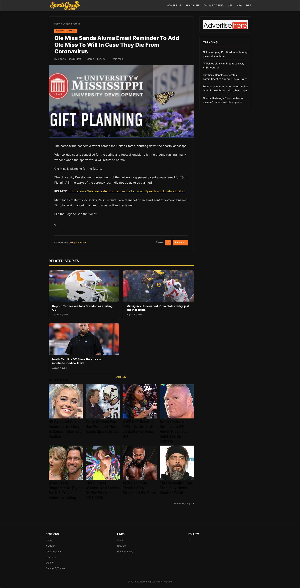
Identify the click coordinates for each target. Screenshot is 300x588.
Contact (121, 546)
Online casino (214, 5)
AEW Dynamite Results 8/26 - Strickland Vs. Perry (139, 488)
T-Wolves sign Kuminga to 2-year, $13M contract (223, 65)
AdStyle (121, 376)
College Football (71, 23)
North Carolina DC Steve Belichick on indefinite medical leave (77, 361)
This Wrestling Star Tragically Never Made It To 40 (176, 488)
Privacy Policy (125, 551)
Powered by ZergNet (184, 503)
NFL (230, 5)
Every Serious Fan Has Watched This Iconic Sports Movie (102, 426)
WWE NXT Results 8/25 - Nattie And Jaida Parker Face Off (138, 429)
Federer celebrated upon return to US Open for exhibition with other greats (225, 88)
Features (51, 557)
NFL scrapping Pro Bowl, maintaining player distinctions (225, 54)
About (120, 540)
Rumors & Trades (55, 568)
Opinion (50, 562)
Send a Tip (192, 5)
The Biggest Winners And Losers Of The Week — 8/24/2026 (102, 490)
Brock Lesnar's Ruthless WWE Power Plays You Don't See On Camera (174, 431)
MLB (249, 5)
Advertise (174, 5)
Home (57, 23)
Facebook (180, 242)
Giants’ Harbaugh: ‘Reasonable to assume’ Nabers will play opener (223, 100)
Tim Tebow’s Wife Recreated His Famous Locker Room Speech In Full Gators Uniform (127, 191)
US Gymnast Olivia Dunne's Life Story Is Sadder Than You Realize (65, 429)
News (49, 540)
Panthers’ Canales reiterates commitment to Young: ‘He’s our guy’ (225, 76)
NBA (239, 5)
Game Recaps (53, 551)
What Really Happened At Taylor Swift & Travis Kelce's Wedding (65, 490)
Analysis (50, 546)
